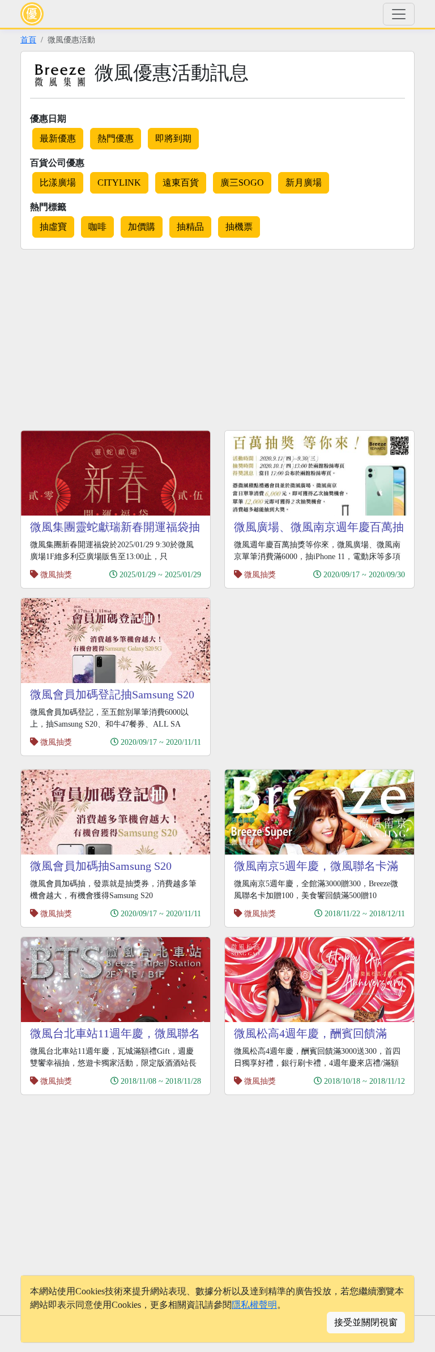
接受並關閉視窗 (366, 1322)
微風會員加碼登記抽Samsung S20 (112, 694)
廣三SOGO (242, 182)
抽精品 (190, 226)
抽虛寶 (53, 226)
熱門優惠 (115, 138)
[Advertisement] (115, 338)
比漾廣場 (58, 182)
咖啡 (97, 226)
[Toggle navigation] (399, 14)
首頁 (28, 39)
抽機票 (239, 226)
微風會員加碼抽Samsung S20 (101, 866)
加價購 (141, 226)
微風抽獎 (56, 574)
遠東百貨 (181, 182)
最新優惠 (58, 138)
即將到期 (173, 138)
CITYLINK (119, 182)
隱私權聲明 (254, 1305)
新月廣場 (303, 182)
